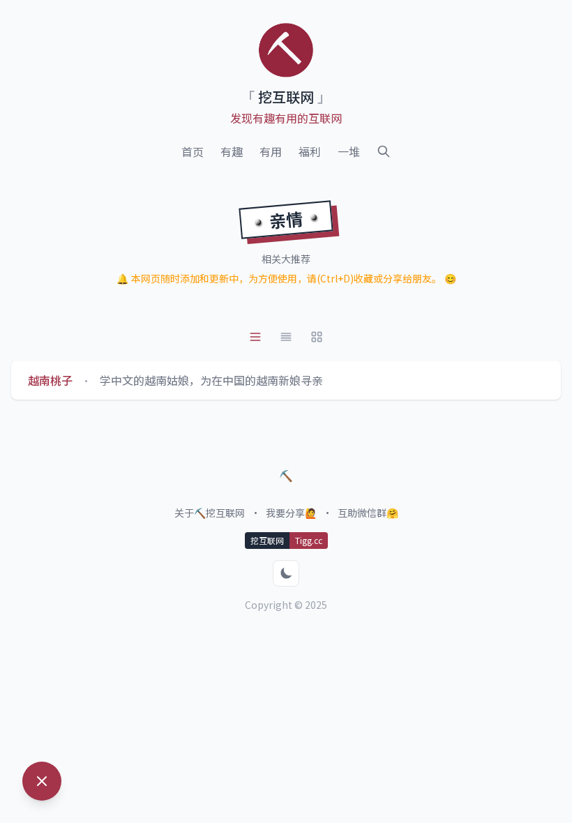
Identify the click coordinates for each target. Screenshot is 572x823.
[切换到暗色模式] (286, 573)
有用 (270, 151)
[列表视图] (255, 336)
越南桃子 (50, 380)
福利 (310, 151)
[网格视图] (316, 336)
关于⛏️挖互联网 (209, 513)
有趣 (231, 151)
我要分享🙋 (291, 513)
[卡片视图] (286, 336)
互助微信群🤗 (368, 513)
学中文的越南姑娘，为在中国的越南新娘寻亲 (211, 380)
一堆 (349, 151)
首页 (192, 151)
